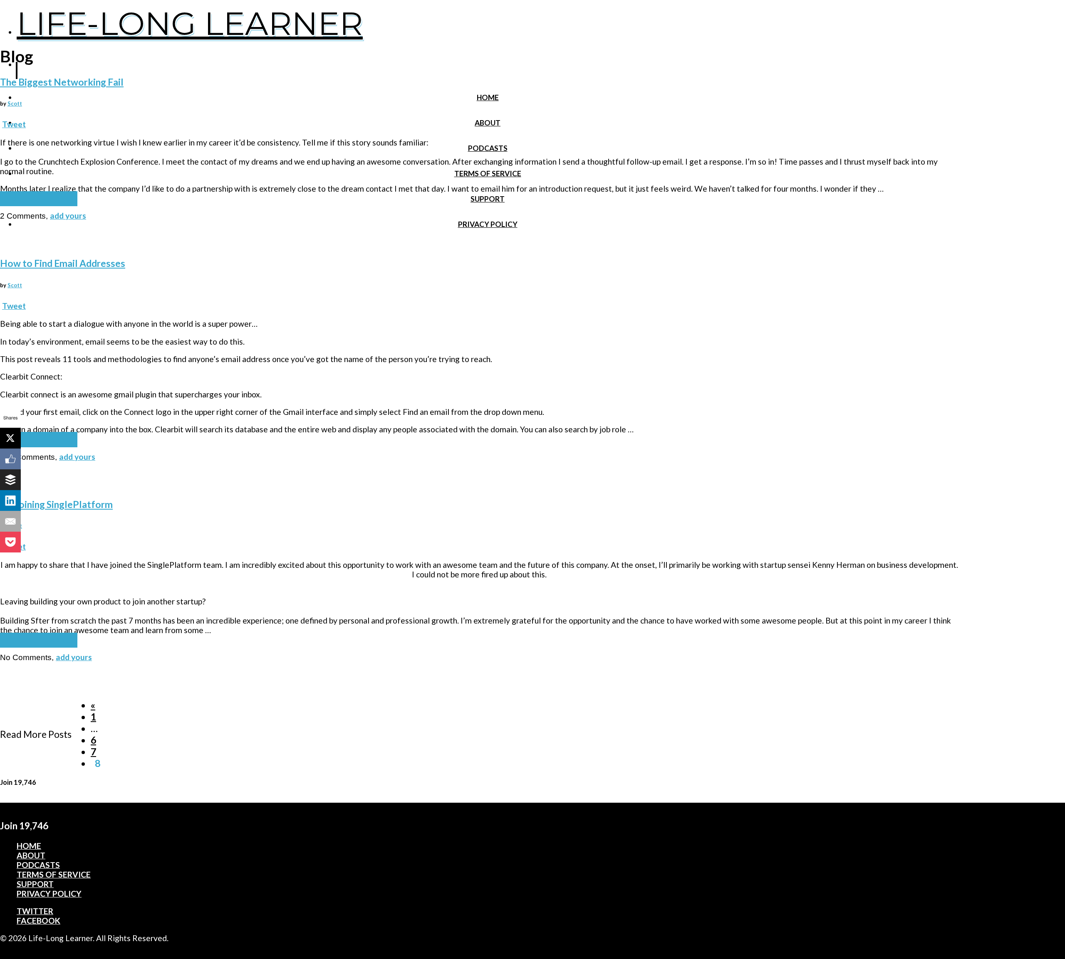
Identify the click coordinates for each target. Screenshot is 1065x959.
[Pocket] (10, 542)
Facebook (38, 920)
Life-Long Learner (190, 23)
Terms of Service (487, 173)
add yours (68, 215)
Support (488, 199)
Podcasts (488, 148)
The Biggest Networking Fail (62, 82)
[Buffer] (10, 479)
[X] (10, 438)
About (487, 122)
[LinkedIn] (10, 500)
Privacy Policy (488, 224)
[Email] (10, 521)
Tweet (14, 124)
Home (488, 97)
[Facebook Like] (10, 459)
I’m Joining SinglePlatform (56, 504)
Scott (14, 103)
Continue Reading (38, 198)
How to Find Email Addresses (62, 263)
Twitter (35, 911)
